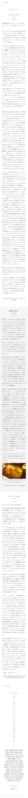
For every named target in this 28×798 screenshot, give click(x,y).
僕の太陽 (17, 756)
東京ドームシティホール (10, 778)
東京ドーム (13, 773)
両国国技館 (13, 758)
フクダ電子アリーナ (20, 767)
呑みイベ (14, 411)
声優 (9, 298)
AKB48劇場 (11, 750)
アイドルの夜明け (8, 756)
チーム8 (22, 756)
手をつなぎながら (19, 778)
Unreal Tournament (9, 761)
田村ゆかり (21, 765)
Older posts (7, 686)
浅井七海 (20, 750)
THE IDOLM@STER (20, 773)
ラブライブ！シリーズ (18, 754)
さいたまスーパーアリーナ (10, 763)
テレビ (14, 716)
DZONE (6, 2)
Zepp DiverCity (17, 780)
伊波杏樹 (8, 677)
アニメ (14, 706)
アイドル (14, 703)
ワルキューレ (17, 298)
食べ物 (14, 741)
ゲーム (14, 711)
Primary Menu (23, 2)
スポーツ (14, 713)
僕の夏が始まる (10, 780)
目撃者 (21, 761)
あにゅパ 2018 (14, 15)
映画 (14, 731)
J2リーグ (20, 771)
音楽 (14, 738)
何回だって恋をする (19, 763)
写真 (14, 721)
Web (14, 701)
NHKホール (19, 676)
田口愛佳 (16, 750)
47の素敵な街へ (7, 773)
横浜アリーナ (13, 769)
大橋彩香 (13, 677)
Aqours (15, 676)
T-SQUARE (16, 776)
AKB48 (7, 750)
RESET (13, 756)
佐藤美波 (7, 752)
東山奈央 (14, 300)
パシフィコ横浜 (12, 767)
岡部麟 (16, 752)
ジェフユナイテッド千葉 (13, 765)
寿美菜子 (8, 771)
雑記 (14, 736)
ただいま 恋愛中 (14, 771)
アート (14, 708)
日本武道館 (8, 769)
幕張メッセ (22, 298)
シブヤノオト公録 (14, 496)
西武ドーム (21, 776)
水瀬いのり (22, 677)
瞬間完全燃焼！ (14, 311)
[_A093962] (14, 471)
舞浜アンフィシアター (9, 776)
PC (14, 698)
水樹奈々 (20, 752)
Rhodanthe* (19, 769)
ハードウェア (14, 718)
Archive (14, 696)
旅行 (14, 726)
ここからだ (19, 758)
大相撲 (9, 758)
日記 (14, 728)
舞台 (14, 733)
